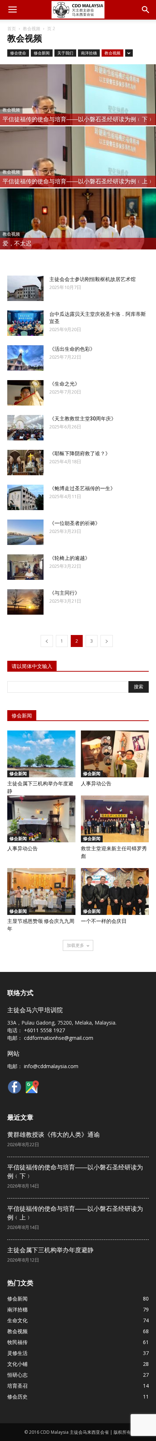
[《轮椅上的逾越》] (25, 567)
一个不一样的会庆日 (104, 921)
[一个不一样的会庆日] (115, 891)
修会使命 (18, 53)
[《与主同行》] (25, 602)
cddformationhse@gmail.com (58, 1037)
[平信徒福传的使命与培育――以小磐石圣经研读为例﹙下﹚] (78, 112)
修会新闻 (42, 53)
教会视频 (31, 28)
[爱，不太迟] (78, 236)
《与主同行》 (64, 593)
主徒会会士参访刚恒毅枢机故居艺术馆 (92, 279)
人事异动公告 (96, 783)
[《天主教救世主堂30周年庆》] (25, 427)
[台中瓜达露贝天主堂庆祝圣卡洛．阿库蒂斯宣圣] (25, 323)
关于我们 (65, 53)
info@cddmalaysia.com (51, 1066)
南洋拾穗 (89, 53)
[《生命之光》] (25, 393)
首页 (11, 28)
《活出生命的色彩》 (72, 349)
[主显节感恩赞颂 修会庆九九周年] (41, 891)
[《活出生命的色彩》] (25, 358)
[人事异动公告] (115, 753)
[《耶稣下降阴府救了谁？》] (25, 462)
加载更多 (75, 945)
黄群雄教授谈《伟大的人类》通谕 (53, 1134)
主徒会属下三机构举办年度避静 (50, 1250)
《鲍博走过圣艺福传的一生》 (82, 488)
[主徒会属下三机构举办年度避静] (41, 753)
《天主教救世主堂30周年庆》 (82, 419)
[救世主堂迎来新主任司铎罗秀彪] (115, 818)
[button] (146, 10)
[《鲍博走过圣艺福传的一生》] (25, 497)
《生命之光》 (64, 384)
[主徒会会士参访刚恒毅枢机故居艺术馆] (25, 288)
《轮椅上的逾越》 (69, 558)
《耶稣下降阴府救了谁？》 (79, 453)
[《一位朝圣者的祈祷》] (25, 532)
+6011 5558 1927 (44, 1030)
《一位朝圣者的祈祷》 (74, 523)
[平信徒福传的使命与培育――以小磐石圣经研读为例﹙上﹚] (78, 174)
